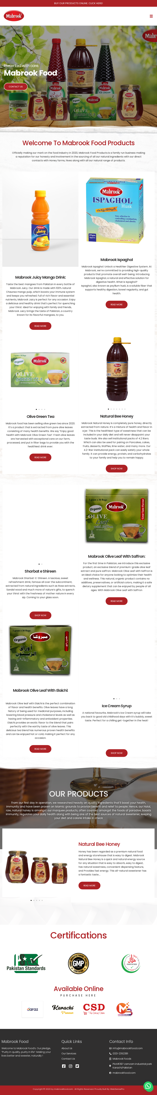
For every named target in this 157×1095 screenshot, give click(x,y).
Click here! (96, 3)
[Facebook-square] (63, 1066)
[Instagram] (70, 1066)
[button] (151, 16)
